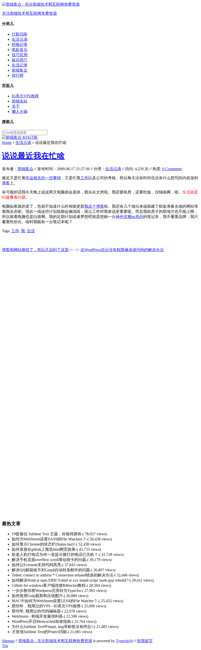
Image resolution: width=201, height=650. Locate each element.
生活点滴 (19, 39)
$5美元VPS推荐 (25, 96)
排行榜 (18, 75)
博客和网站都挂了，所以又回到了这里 (35, 250)
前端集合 (19, 70)
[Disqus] (100, 318)
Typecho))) (124, 641)
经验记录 (19, 44)
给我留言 (145, 641)
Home (7, 142)
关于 (16, 106)
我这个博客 (94, 206)
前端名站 (19, 101)
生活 (31, 231)
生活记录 (19, 65)
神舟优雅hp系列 (129, 217)
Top (5, 646)
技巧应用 (19, 55)
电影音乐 (19, 50)
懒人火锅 (19, 111)
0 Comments (172, 169)
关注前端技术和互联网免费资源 (29, 13)
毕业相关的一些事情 (43, 178)
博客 (6, 183)
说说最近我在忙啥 (33, 155)
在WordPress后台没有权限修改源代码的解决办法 (122, 250)
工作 (84, 178)
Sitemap (8, 641)
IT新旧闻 (19, 34)
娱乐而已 (19, 60)
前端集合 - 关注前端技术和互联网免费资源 (55, 641)
